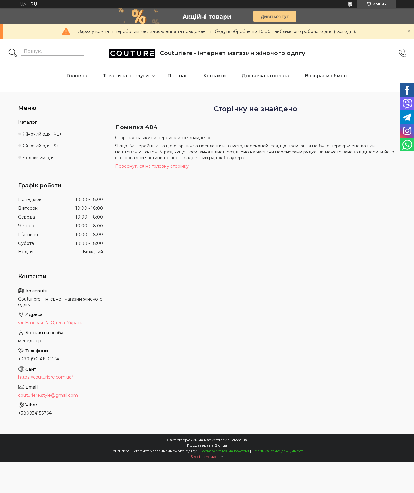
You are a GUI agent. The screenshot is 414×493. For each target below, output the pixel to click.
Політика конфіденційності (278, 451)
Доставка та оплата (265, 75)
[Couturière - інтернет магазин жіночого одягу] (132, 53)
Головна (77, 75)
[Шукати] (12, 53)
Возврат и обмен (326, 75)
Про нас (177, 75)
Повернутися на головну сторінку (152, 166)
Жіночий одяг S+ (41, 146)
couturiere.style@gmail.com (48, 395)
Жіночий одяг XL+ (42, 134)
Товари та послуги (126, 75)
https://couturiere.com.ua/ (45, 377)
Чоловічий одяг (39, 157)
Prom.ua (239, 440)
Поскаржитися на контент (224, 451)
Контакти (214, 75)
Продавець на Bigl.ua (207, 445)
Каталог (27, 122)
